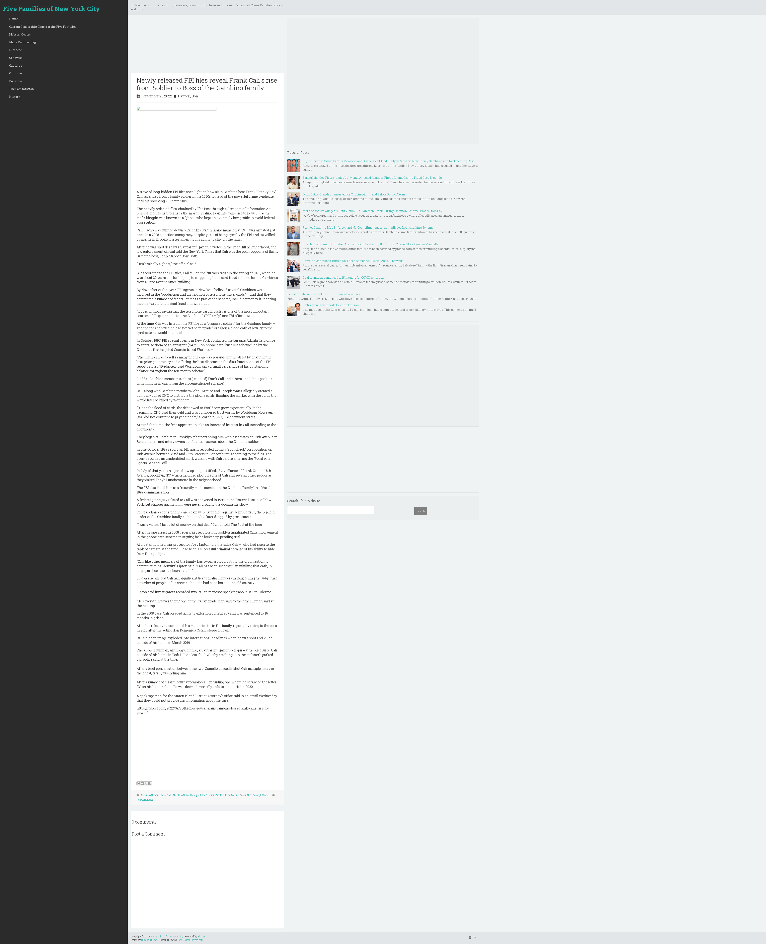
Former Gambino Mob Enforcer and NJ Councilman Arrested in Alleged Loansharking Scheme (368, 227)
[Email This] (138, 783)
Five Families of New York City (51, 8)
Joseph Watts (261, 795)
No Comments (145, 799)
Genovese (15, 58)
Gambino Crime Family (185, 795)
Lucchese (15, 50)
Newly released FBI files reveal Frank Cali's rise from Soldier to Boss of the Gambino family (207, 84)
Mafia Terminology (23, 42)
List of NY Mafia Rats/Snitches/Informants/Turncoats (323, 294)
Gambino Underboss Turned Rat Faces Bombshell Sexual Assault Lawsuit (353, 261)
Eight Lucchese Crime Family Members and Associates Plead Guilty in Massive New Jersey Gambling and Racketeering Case (389, 161)
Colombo (15, 73)
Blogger (201, 936)
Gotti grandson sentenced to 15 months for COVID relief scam (344, 277)
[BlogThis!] (142, 783)
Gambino (15, 65)
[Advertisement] (207, 45)
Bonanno (15, 81)
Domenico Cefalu (149, 795)
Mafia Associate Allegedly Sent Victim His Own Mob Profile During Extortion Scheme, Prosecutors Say (372, 211)
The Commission (21, 89)
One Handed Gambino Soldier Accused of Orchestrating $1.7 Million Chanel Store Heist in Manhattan (371, 244)
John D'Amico (232, 795)
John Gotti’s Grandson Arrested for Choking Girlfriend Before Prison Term (354, 194)
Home (13, 19)
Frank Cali (165, 795)
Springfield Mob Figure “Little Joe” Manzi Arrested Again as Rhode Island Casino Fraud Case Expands (372, 178)
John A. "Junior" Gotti (211, 795)
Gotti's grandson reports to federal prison (331, 305)
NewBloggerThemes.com (190, 939)
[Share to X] (146, 783)
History (14, 97)
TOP (473, 937)
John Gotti (246, 795)
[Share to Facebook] (150, 783)
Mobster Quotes (20, 34)
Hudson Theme (149, 939)
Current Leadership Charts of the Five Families (42, 27)
